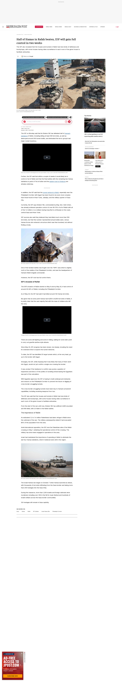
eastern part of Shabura (57, 181)
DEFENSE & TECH (93, 26)
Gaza (18, 511)
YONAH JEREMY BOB (26, 126)
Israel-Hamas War (28, 34)
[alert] (12, 666)
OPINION (102, 26)
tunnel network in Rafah (51, 192)
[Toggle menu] (3, 26)
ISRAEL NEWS (49, 26)
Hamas (23, 511)
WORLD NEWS (58, 26)
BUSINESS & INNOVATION (80, 26)
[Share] (18, 56)
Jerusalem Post (20, 34)
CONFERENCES (39, 26)
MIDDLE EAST (68, 26)
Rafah (29, 511)
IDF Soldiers (36, 511)
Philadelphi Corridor (57, 511)
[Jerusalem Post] (15, 26)
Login (117, 26)
